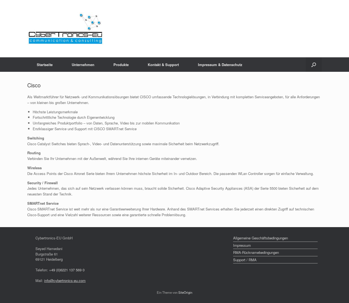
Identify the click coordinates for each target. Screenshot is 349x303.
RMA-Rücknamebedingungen (256, 252)
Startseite (45, 64)
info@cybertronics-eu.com (65, 280)
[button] (314, 64)
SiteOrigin (185, 292)
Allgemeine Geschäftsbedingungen (260, 237)
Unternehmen (83, 64)
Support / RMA (245, 259)
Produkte (121, 64)
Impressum (242, 245)
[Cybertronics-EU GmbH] (65, 28)
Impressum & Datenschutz (220, 64)
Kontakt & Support (163, 64)
